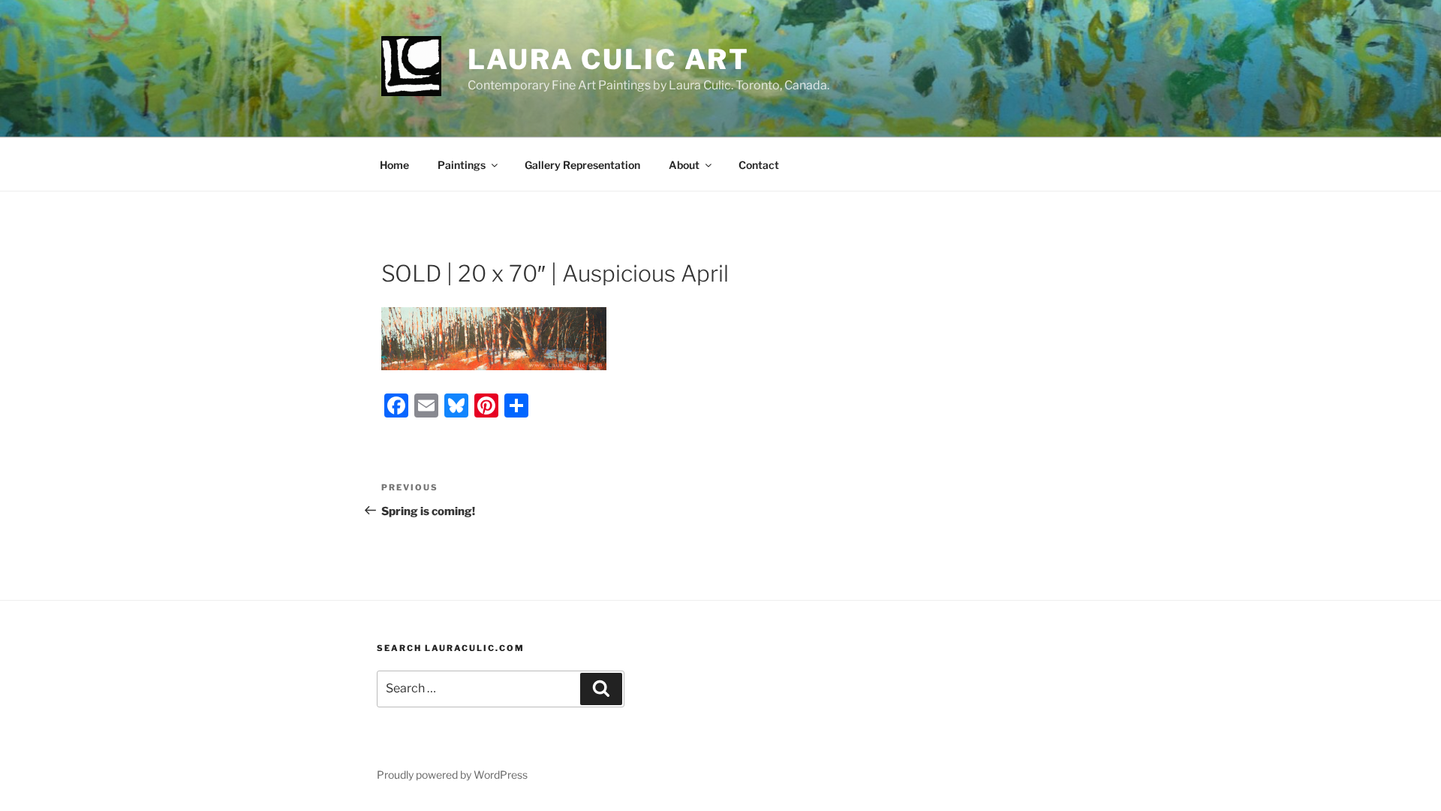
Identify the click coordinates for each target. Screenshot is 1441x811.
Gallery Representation (582, 164)
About (684, 164)
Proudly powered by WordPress (452, 774)
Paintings (462, 164)
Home (394, 164)
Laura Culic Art (609, 59)
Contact (759, 164)
